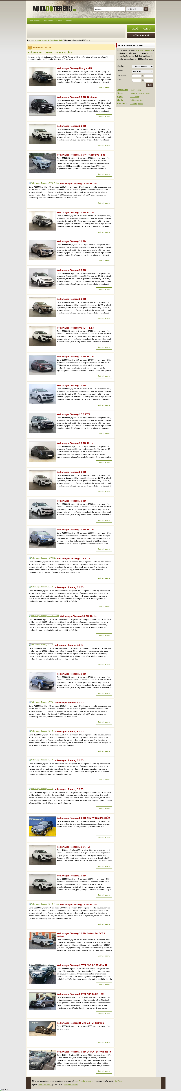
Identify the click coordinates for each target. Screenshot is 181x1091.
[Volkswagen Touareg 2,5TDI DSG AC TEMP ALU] (43, 983)
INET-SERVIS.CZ (45, 1085)
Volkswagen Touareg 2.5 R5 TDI (73, 414)
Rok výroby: (122, 75)
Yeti (131, 100)
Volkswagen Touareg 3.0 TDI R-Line (78, 183)
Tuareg (138, 90)
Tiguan (132, 90)
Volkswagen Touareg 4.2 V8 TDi (73, 558)
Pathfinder (134, 93)
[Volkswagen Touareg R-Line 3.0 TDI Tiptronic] (43, 1036)
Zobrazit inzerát (104, 88)
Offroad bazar (48, 21)
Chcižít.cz (118, 1081)
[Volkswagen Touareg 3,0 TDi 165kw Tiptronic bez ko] (43, 1070)
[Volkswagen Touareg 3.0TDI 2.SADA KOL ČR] (43, 1010)
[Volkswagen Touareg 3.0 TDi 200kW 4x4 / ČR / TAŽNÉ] (43, 949)
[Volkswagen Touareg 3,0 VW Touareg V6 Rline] (43, 173)
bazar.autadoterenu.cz (143, 50)
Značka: (121, 66)
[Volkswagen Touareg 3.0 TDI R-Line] (44, 183)
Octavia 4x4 (137, 100)
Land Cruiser (134, 97)
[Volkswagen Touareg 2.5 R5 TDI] (43, 432)
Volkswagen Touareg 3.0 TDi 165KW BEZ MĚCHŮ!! (83, 818)
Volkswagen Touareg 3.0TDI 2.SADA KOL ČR (80, 994)
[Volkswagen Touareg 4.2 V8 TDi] (43, 558)
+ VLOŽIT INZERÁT (141, 28)
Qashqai (141, 93)
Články (59, 21)
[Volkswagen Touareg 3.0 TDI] (43, 143)
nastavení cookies (71, 1085)
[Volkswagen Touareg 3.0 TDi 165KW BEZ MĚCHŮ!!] (43, 836)
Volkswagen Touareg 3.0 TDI (72, 126)
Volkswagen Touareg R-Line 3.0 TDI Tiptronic (80, 1023)
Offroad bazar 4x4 (55, 40)
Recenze (68, 21)
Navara (147, 93)
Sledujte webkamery (86, 1081)
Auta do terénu (53, 8)
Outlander (133, 104)
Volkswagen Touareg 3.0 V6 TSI (73, 847)
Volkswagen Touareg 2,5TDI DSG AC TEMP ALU (82, 965)
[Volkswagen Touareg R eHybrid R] (43, 86)
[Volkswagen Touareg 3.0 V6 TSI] (43, 864)
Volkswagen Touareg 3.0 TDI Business (77, 97)
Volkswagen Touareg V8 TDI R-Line (75, 328)
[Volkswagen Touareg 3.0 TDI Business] (43, 115)
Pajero (140, 104)
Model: (120, 71)
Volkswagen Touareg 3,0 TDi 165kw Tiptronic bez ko (84, 1052)
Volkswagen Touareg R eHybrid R (74, 68)
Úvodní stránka (34, 21)
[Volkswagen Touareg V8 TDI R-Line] (43, 345)
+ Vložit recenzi (141, 35)
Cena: (120, 80)
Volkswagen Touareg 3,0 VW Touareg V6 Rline (81, 155)
